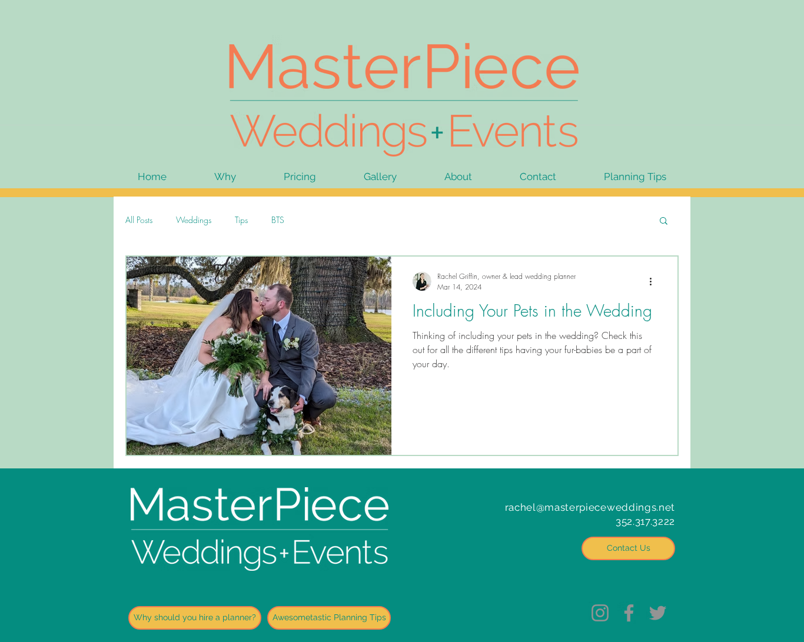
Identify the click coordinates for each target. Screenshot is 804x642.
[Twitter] (657, 612)
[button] (663, 221)
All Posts (138, 219)
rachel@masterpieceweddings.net (590, 507)
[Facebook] (628, 612)
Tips (241, 219)
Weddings (193, 219)
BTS (277, 219)
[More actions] (654, 281)
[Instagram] (600, 612)
